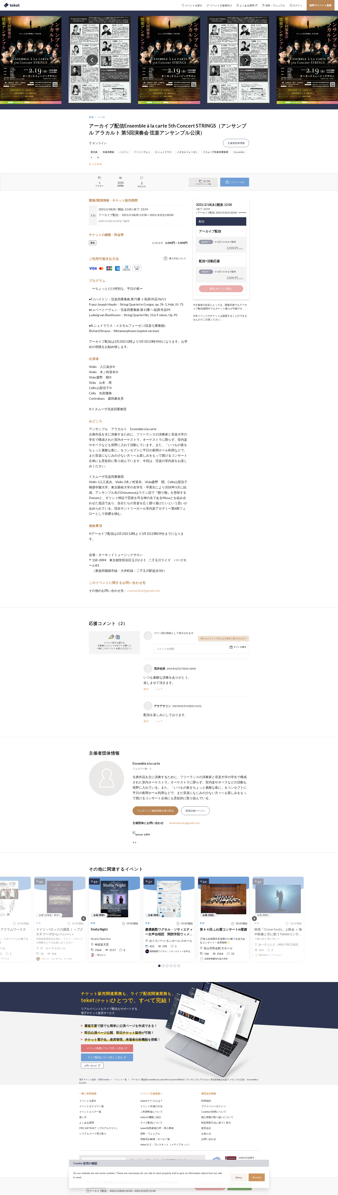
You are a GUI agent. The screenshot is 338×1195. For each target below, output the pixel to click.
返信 (145, 688)
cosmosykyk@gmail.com (143, 590)
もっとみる (95, 163)
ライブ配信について (151, 1122)
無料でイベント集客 (320, 5)
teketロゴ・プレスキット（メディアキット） (165, 1144)
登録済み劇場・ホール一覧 (155, 1138)
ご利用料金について (151, 1111)
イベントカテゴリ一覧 (91, 1106)
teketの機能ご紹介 (150, 1117)
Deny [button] (239, 1177)
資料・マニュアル (150, 1133)
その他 (101, 117)
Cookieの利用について (213, 1111)
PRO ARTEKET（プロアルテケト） (99, 1128)
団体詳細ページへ (195, 810)
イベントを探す (87, 1100)
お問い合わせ (208, 1138)
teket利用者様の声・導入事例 (157, 1128)
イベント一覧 (120, 1079)
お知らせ (206, 1133)
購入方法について (177, 258)
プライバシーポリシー (213, 1106)
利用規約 (206, 1100)
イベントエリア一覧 (90, 1111)
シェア (159, 688)
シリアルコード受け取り (92, 1133)
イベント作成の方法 (151, 1106)
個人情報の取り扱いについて (217, 1117)
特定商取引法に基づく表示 (216, 1122)
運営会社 (206, 1128)
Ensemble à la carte (146, 763)
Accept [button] (256, 1177)
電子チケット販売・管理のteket (94, 1079)
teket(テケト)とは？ (151, 1100)
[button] (159, 966)
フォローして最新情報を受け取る (155, 810)
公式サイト (141, 835)
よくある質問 (86, 1122)
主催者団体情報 (236, 143)
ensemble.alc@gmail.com (184, 822)
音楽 (91, 117)
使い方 (83, 1117)
